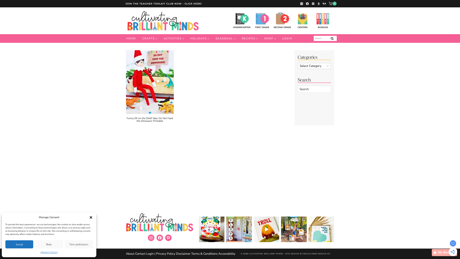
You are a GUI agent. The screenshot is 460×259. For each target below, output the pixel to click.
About (130, 254)
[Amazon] (318, 3)
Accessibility (226, 254)
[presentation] (150, 82)
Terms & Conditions (204, 254)
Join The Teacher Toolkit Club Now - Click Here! (163, 3)
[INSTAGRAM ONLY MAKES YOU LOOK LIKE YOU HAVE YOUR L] (239, 229)
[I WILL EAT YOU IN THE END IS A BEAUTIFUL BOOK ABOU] (321, 229)
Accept (19, 244)
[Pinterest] (313, 3)
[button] (91, 217)
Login (287, 38)
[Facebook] (307, 3)
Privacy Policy (166, 254)
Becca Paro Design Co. (317, 254)
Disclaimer (183, 254)
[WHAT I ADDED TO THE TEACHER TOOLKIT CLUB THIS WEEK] (294, 229)
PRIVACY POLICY (49, 252)
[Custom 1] (324, 3)
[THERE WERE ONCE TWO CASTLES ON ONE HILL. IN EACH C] (212, 229)
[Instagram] (301, 3)
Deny (49, 244)
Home (131, 38)
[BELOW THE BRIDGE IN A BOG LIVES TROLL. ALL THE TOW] (266, 229)
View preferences (78, 244)
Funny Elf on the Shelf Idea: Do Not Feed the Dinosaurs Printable (150, 120)
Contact (140, 254)
